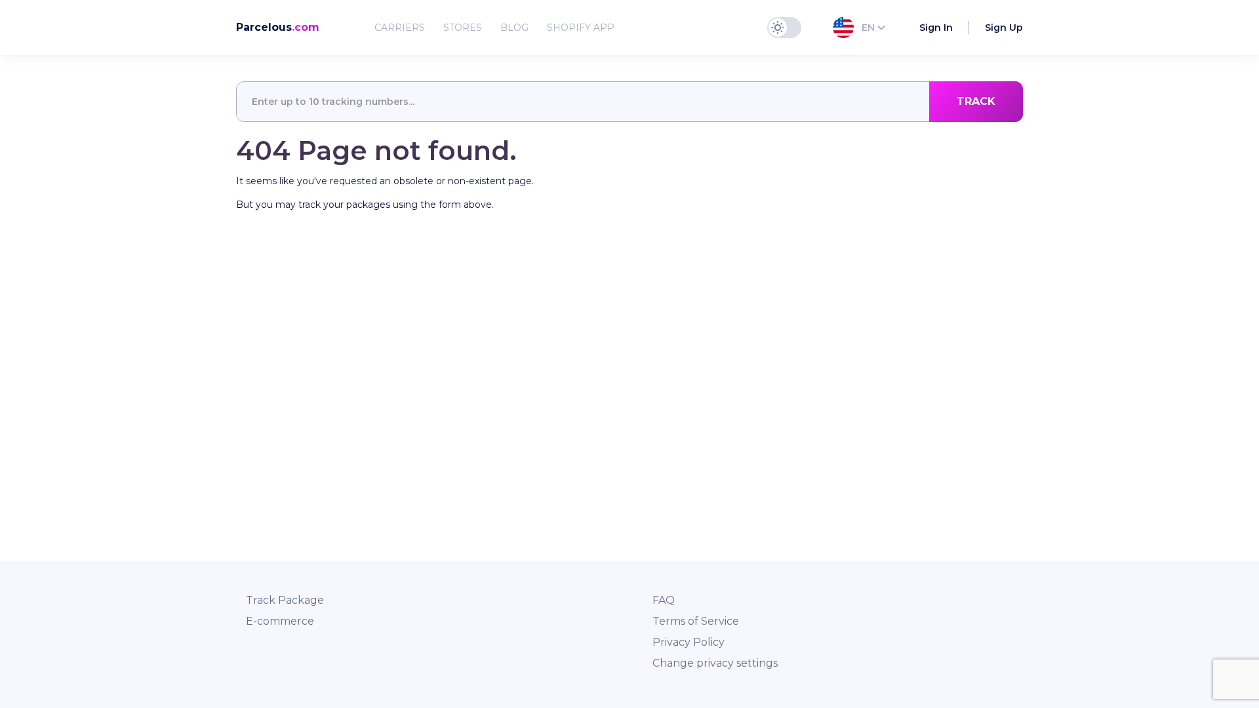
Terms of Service (695, 621)
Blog (514, 27)
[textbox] (629, 101)
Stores (462, 27)
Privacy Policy (688, 642)
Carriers (399, 27)
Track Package (285, 600)
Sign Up (1004, 27)
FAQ (663, 600)
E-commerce (280, 621)
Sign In (936, 27)
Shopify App (580, 27)
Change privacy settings (715, 663)
